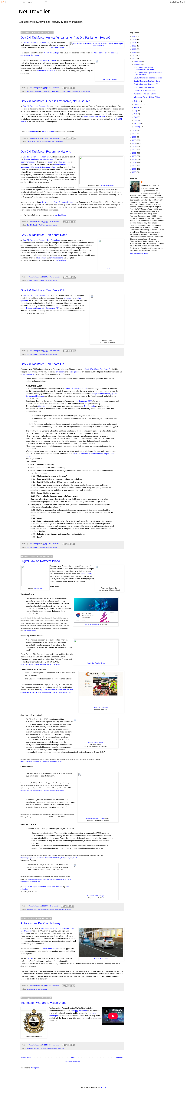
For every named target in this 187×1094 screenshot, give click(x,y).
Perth (35, 909)
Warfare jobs (54, 1016)
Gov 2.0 (62, 91)
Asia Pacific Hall (100, 53)
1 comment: (54, 906)
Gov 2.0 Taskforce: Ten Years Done (44, 235)
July (136, 111)
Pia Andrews (111, 269)
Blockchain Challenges (92, 624)
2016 (134, 137)
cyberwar (47, 1048)
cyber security (86, 574)
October (137, 101)
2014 (134, 143)
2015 (134, 140)
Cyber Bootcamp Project (63, 202)
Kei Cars (30, 959)
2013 (134, 147)
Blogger (103, 1087)
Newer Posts (26, 1058)
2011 (134, 153)
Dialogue (46, 91)
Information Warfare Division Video (43, 1002)
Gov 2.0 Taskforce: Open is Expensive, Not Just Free (55, 101)
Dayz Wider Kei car (49, 949)
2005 (134, 172)
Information (91, 1013)
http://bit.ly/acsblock (30, 630)
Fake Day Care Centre (101, 707)
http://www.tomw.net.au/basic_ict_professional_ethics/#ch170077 (41, 761)
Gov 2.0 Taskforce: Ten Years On (36, 43)
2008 (134, 163)
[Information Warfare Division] (33, 1034)
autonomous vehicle (33, 989)
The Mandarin (89, 406)
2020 (134, 56)
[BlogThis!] (66, 88)
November (138, 65)
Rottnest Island (53, 909)
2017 (134, 134)
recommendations (28, 162)
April (136, 117)
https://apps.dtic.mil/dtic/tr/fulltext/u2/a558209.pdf (40, 664)
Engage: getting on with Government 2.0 (40, 159)
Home (73, 1058)
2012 (134, 150)
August (137, 107)
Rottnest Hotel (38, 588)
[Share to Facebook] (71, 88)
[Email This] (63, 88)
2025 (134, 40)
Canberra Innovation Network (93, 116)
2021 (134, 52)
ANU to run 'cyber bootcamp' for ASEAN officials (42, 887)
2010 (134, 156)
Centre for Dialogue (52, 53)
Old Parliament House (55, 48)
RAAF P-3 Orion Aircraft (95, 742)
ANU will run (45, 202)
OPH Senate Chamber (109, 80)
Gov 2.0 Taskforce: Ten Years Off (42, 290)
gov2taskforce (60, 215)
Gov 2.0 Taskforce (72, 91)
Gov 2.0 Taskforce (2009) (76, 388)
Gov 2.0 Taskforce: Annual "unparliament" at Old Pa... (144, 68)
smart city (44, 989)
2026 (134, 36)
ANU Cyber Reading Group (96, 663)
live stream (33, 132)
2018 (134, 131)
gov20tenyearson (85, 91)
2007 (134, 166)
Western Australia (65, 909)
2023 (134, 46)
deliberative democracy (46, 70)
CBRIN (29, 141)
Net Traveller (34, 11)
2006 (134, 169)
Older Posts (119, 1058)
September (138, 104)
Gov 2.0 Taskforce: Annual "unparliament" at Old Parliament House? (65, 37)
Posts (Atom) (35, 1068)
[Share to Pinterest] (74, 88)
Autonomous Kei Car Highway (40, 923)
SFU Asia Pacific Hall (97, 46)
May (136, 114)
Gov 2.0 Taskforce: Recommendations (46, 151)
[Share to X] (68, 88)
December (138, 61)
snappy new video (79, 1011)
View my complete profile (139, 254)
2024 (134, 43)
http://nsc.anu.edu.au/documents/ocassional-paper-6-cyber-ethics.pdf (42, 790)
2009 (134, 159)
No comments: (54, 88)
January (137, 127)
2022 (134, 49)
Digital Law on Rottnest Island (40, 561)
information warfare (57, 1048)
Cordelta (41, 406)
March (136, 120)
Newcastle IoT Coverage (95, 896)
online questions (48, 132)
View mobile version (72, 1062)
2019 (134, 59)
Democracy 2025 (85, 401)
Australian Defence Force (35, 1048)
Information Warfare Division (95, 818)
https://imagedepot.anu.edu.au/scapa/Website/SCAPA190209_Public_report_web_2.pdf (49, 857)
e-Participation (54, 91)
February (137, 123)
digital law (30, 909)
